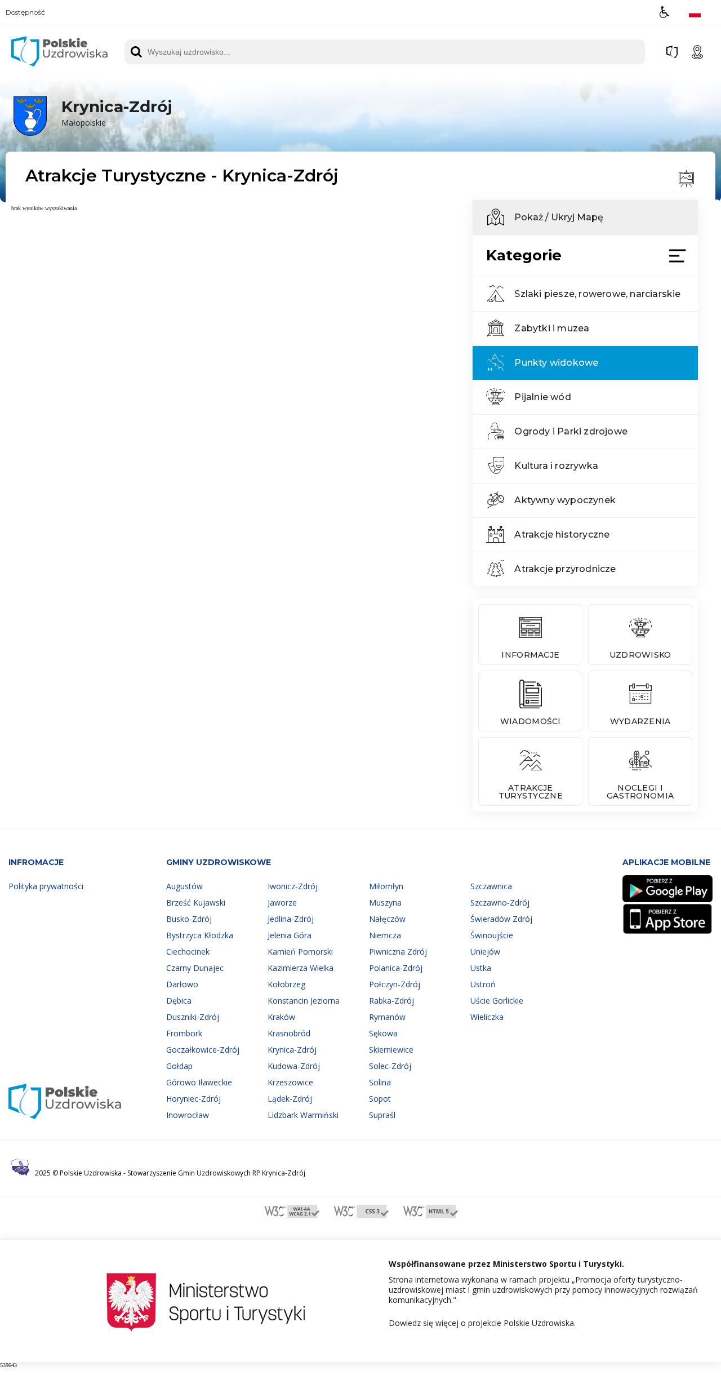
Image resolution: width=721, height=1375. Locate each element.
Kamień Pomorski (300, 951)
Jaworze (282, 902)
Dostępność (25, 12)
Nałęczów (387, 918)
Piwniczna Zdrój (398, 951)
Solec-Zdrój (390, 1066)
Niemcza (385, 935)
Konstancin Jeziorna (304, 1000)
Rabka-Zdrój (391, 1000)
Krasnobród (289, 1033)
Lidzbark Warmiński (303, 1115)
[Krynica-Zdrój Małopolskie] (90, 134)
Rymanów (387, 1017)
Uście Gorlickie (496, 1000)
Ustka (480, 967)
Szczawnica (491, 886)
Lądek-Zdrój (290, 1098)
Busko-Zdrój (189, 918)
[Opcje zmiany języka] (695, 12)
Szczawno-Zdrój (499, 902)
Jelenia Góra (289, 935)
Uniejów (485, 951)
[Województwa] (672, 51)
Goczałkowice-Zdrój (202, 1049)
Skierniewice (391, 1049)
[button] (664, 12)
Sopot (380, 1098)
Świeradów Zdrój (501, 918)
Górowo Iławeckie (199, 1082)
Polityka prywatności (45, 886)
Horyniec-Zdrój (193, 1098)
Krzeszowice (290, 1082)
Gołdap (179, 1066)
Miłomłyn (386, 886)
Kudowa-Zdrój (294, 1066)
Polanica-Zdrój (395, 967)
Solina (380, 1082)
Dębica (179, 1000)
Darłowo (182, 984)
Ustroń (483, 984)
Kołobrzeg (286, 984)
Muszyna (385, 902)
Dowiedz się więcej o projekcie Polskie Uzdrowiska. (482, 1323)
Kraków (281, 1017)
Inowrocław (187, 1115)
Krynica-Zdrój (292, 1049)
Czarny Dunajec (195, 967)
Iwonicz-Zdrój (293, 886)
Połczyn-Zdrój (394, 984)
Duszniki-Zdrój (192, 1017)
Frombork (184, 1033)
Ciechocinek (188, 951)
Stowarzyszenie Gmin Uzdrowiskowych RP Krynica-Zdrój (216, 1173)
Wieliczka (487, 1017)
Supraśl (382, 1115)
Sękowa (383, 1033)
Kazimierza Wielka (300, 967)
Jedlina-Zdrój (291, 918)
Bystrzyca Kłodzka (199, 935)
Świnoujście (491, 935)
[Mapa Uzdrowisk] (697, 51)
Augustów (184, 886)
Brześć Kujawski (195, 902)
